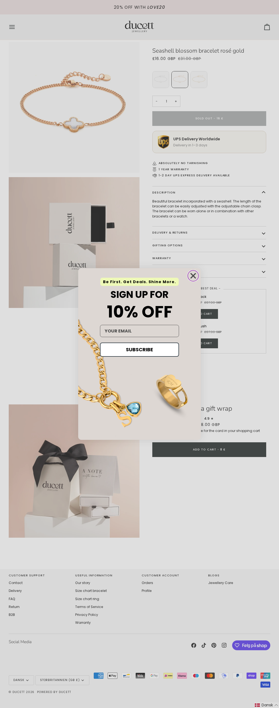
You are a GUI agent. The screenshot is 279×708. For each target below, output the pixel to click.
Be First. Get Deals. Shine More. (139, 282)
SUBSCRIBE (139, 349)
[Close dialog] (193, 275)
